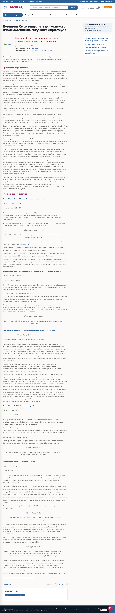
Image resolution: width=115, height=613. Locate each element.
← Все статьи (7, 584)
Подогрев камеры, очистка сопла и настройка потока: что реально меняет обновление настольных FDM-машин (96, 46)
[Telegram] (55, 584)
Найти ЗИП (31, 1)
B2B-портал (39, 1)
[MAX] (62, 584)
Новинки (45, 15)
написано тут (24, 244)
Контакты (79, 15)
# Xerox (6, 578)
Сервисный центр (21, 1)
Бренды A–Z (29, 15)
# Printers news (28, 578)
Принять (103, 610)
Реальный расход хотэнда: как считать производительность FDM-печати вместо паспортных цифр (97, 51)
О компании (70, 15)
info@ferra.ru (35, 48)
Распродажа (54, 15)
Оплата (12, 1)
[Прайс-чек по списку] (66, 7)
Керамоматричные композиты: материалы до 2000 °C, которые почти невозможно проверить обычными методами (97, 40)
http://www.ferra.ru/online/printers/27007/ (39, 50)
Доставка (5, 1)
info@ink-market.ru (106, 1)
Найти (73, 7)
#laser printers (16, 578)
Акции (37, 15)
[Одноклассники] (66, 584)
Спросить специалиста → (93, 30)
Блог (62, 15)
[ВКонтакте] (59, 584)
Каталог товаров (13, 15)
